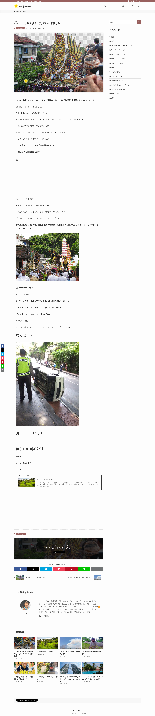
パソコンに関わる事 (118, 89)
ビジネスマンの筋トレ (118, 63)
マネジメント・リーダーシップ (121, 45)
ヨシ (25, 613)
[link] (40, 616)
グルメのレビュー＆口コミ (120, 85)
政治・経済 (115, 94)
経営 (112, 41)
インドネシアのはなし (118, 76)
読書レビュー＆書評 (118, 59)
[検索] (139, 1)
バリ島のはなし (21, 28)
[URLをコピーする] (97, 569)
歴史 (112, 67)
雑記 (112, 98)
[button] (20, 569)
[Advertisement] (59, 179)
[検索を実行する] (139, 22)
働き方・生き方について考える (121, 54)
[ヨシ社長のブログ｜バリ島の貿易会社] (22, 6)
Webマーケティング (118, 50)
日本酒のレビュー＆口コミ (120, 80)
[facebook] (128, 1)
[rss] (136, 1)
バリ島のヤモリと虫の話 (46, 479)
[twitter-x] (131, 1)
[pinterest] (134, 1)
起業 (112, 37)
